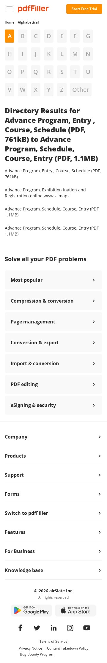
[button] (9, 9)
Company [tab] (16, 436)
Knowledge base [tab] (24, 570)
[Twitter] (36, 627)
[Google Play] (31, 610)
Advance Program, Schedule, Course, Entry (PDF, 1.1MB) (52, 212)
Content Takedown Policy (67, 648)
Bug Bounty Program (37, 654)
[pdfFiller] (33, 9)
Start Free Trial (84, 8)
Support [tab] (14, 475)
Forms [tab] (12, 494)
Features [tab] (15, 532)
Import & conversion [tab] (35, 363)
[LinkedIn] (53, 627)
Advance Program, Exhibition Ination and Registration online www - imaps (45, 193)
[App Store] (75, 610)
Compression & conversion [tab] (42, 301)
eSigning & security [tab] (33, 405)
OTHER (80, 90)
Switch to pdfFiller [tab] (26, 513)
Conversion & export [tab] (35, 342)
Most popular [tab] (27, 280)
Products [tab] (15, 456)
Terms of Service (53, 641)
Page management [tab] (33, 321)
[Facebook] (20, 627)
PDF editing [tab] (24, 384)
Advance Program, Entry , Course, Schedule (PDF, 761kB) (53, 173)
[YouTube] (86, 627)
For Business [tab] (20, 551)
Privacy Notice (30, 648)
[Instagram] (70, 627)
